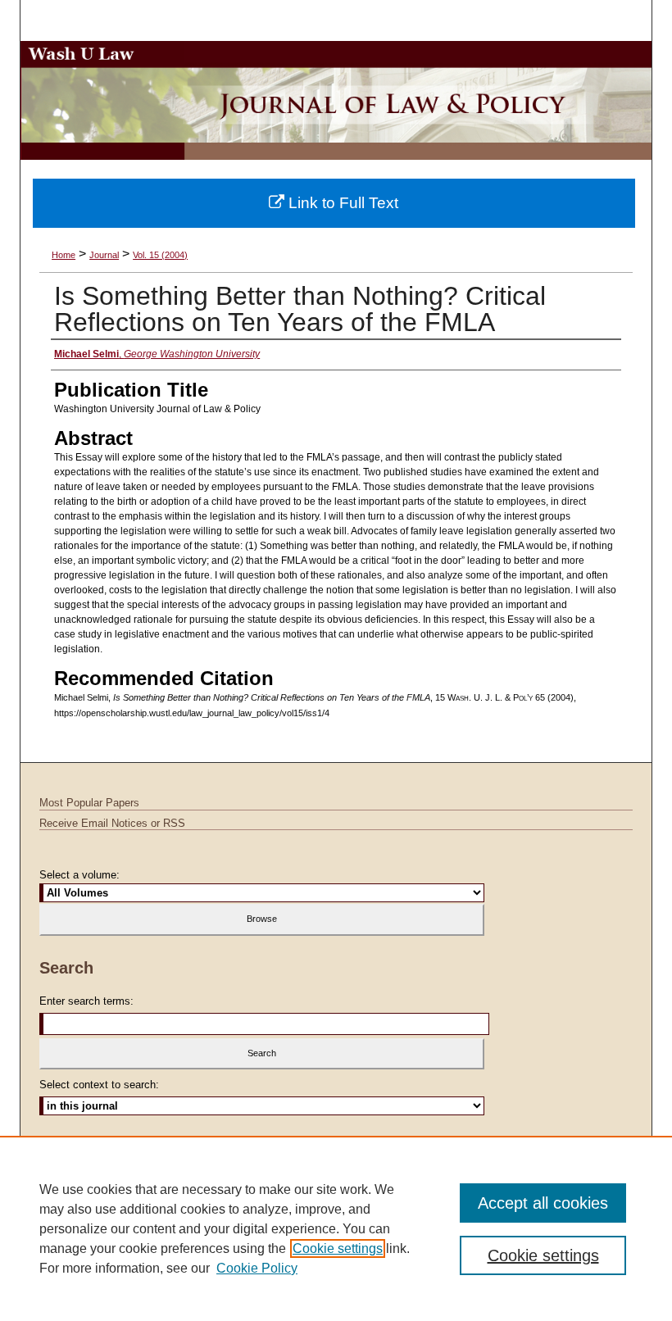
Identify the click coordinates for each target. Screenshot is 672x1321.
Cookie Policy (256, 1268)
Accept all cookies (543, 1203)
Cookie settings (338, 1248)
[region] (336, 1228)
